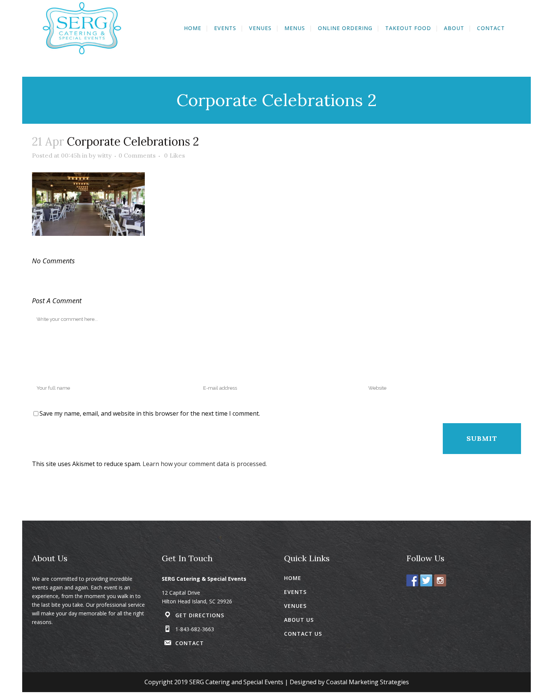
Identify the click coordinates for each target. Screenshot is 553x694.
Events (295, 591)
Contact (189, 643)
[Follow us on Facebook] (412, 580)
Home (292, 578)
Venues (295, 605)
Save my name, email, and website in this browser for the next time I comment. (150, 413)
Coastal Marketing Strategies (367, 682)
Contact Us (303, 633)
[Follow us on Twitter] (426, 580)
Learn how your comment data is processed (204, 464)
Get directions (199, 615)
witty (104, 155)
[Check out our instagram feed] (440, 580)
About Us (299, 619)
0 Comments (137, 155)
